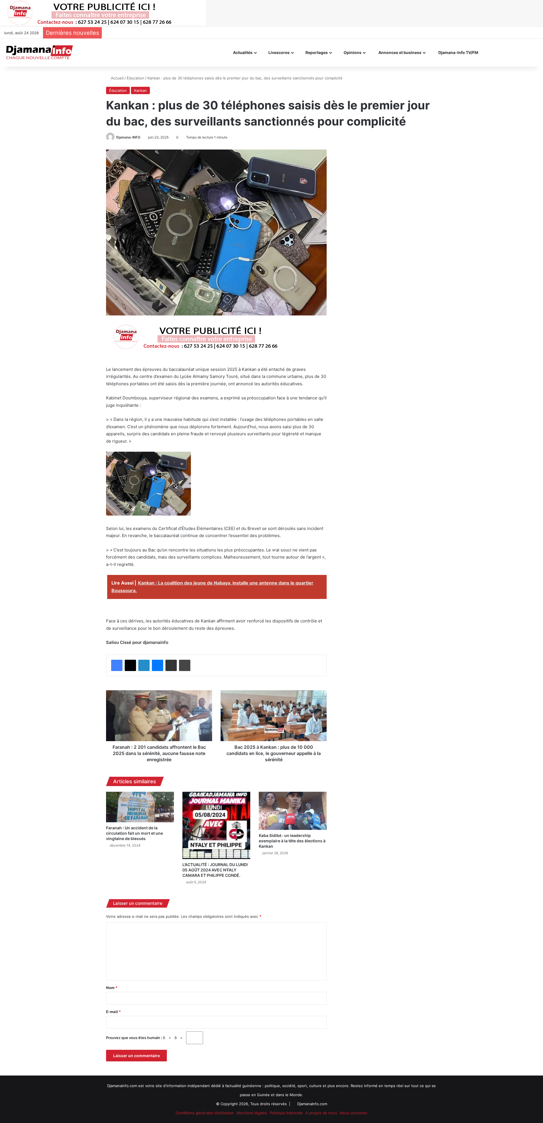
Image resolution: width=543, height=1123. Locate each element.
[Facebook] (116, 665)
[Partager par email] (171, 665)
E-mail (113, 1011)
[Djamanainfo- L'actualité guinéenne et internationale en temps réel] (39, 52)
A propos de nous (321, 1113)
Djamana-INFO (128, 137)
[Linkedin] (144, 665)
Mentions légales (252, 1113)
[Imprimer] (184, 665)
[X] (130, 665)
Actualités (242, 52)
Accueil (117, 78)
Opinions (352, 52)
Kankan (140, 90)
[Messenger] (157, 665)
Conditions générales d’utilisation (205, 1113)
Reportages (316, 52)
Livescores (279, 52)
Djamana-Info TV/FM (458, 52)
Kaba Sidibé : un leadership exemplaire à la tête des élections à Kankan (292, 841)
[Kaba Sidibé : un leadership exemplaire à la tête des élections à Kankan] (293, 811)
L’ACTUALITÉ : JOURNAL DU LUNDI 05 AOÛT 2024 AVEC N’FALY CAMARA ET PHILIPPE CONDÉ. (215, 870)
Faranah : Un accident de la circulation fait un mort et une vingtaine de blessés (134, 833)
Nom (111, 987)
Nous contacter (353, 1113)
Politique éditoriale (286, 1113)
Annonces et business (399, 52)
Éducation (135, 78)
